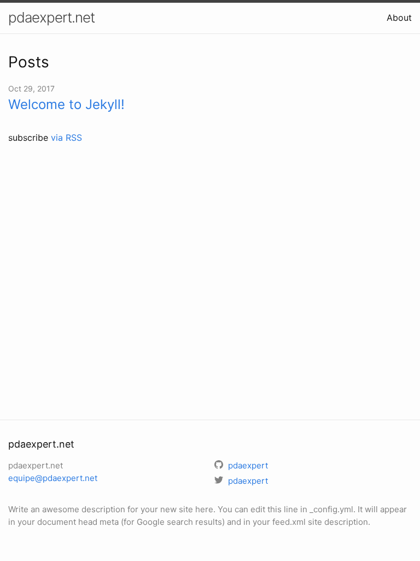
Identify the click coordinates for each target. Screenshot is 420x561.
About (399, 17)
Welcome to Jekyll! (66, 104)
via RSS (66, 137)
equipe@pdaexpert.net (52, 478)
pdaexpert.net (51, 17)
